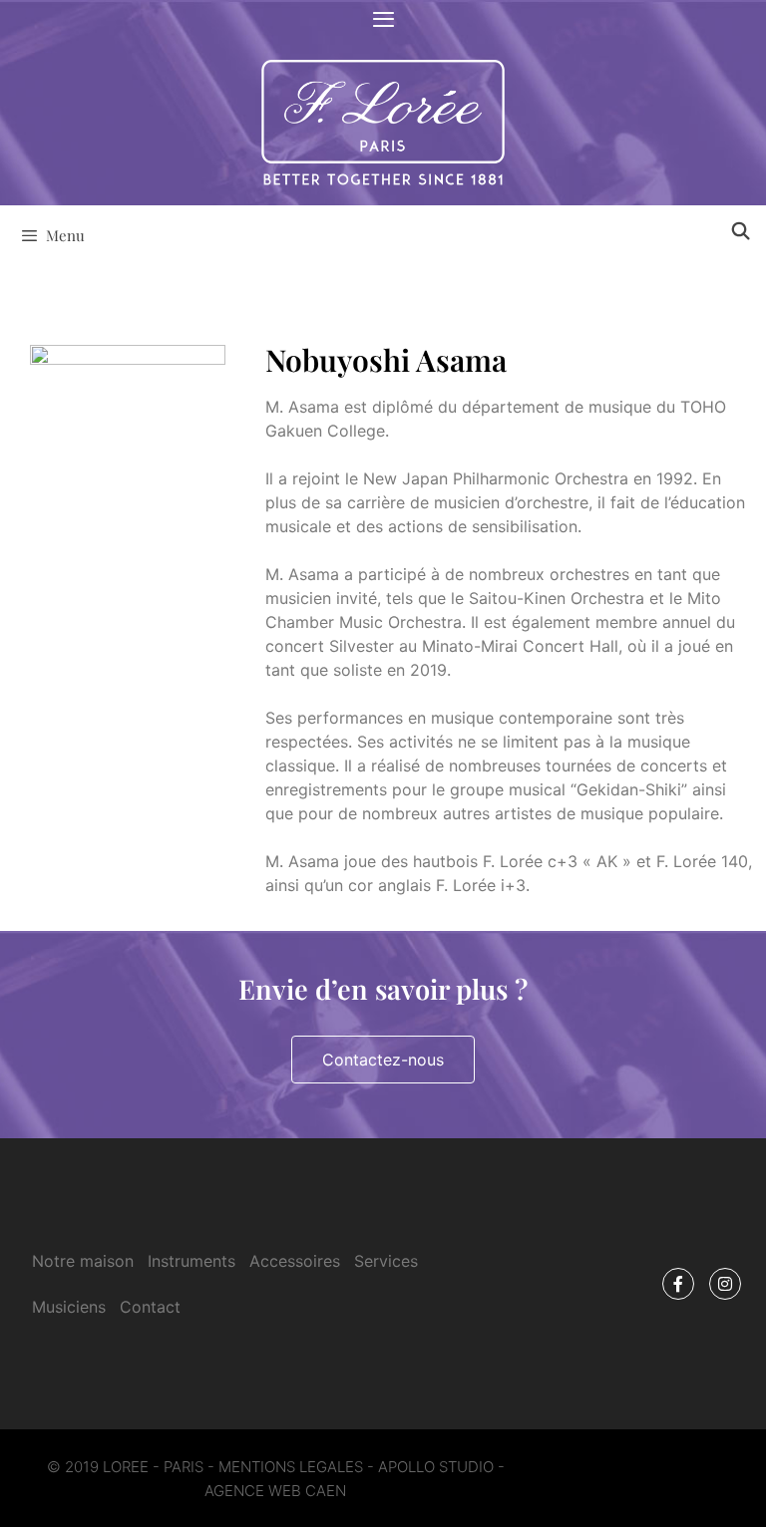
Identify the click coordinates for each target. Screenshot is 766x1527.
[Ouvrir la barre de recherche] (740, 230)
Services (386, 1261)
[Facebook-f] (678, 1284)
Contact (150, 1307)
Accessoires (294, 1261)
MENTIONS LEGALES (290, 1466)
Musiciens (69, 1307)
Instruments (191, 1261)
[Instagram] (725, 1284)
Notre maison (83, 1261)
